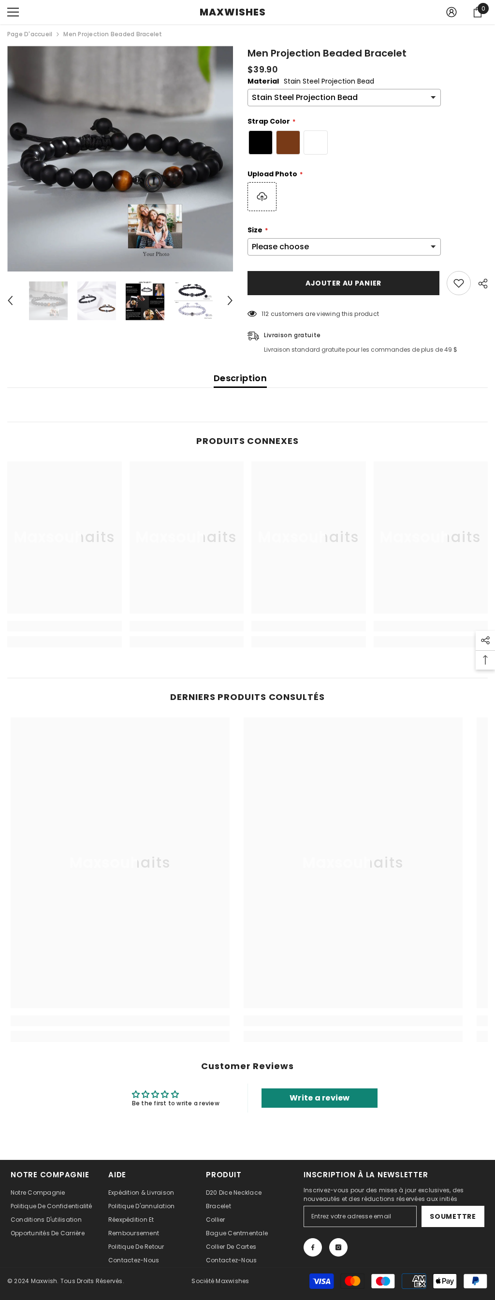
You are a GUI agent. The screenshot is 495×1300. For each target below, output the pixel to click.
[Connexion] (451, 12)
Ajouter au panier (343, 283)
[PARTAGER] (479, 283)
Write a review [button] (319, 1097)
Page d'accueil (29, 34)
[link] (64, 626)
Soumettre (453, 1216)
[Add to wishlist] (459, 283)
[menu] (13, 12)
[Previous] (10, 300)
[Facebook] (313, 1247)
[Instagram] (338, 1247)
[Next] (230, 300)
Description (240, 378)
